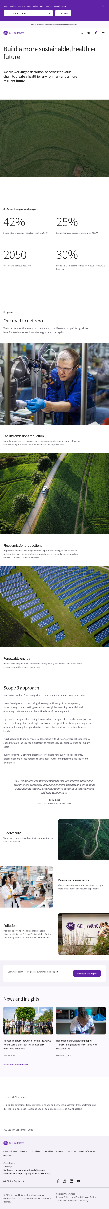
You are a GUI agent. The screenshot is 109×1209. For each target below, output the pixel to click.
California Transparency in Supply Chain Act (24, 1169)
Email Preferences (87, 1151)
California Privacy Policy (84, 1197)
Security (84, 1200)
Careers (59, 1151)
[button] (81, 33)
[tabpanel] (54, 792)
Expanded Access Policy (39, 1173)
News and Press (10, 1151)
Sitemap (7, 1166)
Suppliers (36, 1151)
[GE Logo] (13, 33)
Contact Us (71, 1151)
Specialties (48, 1151)
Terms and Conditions (66, 1200)
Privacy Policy (63, 1197)
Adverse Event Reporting (15, 1173)
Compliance (9, 1163)
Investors (24, 1151)
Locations (7, 1155)
